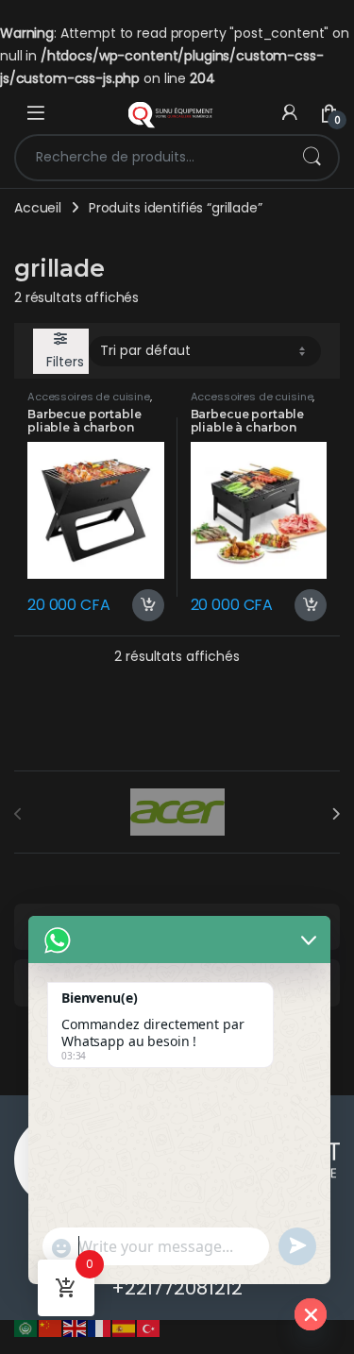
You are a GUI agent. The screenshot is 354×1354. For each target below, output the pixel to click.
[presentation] (335, 814)
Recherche (311, 157)
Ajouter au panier (140, 605)
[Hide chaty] (311, 1314)
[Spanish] (124, 1327)
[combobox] (150, 157)
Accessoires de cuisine (88, 396)
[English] (75, 1327)
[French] (100, 1327)
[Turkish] (149, 1327)
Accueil (37, 207)
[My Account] (289, 113)
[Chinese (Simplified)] (51, 1327)
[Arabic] (26, 1327)
